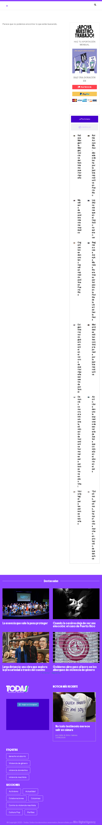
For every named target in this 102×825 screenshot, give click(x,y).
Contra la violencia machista (22, 805)
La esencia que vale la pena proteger (25, 623)
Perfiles (30, 812)
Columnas (35, 798)
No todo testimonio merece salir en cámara (72, 728)
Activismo (13, 791)
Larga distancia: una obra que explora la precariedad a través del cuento (24, 668)
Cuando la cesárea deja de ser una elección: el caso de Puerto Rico (74, 624)
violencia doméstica (18, 770)
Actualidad (30, 791)
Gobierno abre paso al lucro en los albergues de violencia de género (75, 668)
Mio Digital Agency (84, 822)
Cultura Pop (14, 812)
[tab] (84, 119)
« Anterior (45, 673)
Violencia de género (18, 763)
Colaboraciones (16, 798)
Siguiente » (57, 673)
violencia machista (17, 777)
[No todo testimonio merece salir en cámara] (74, 707)
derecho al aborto (17, 756)
